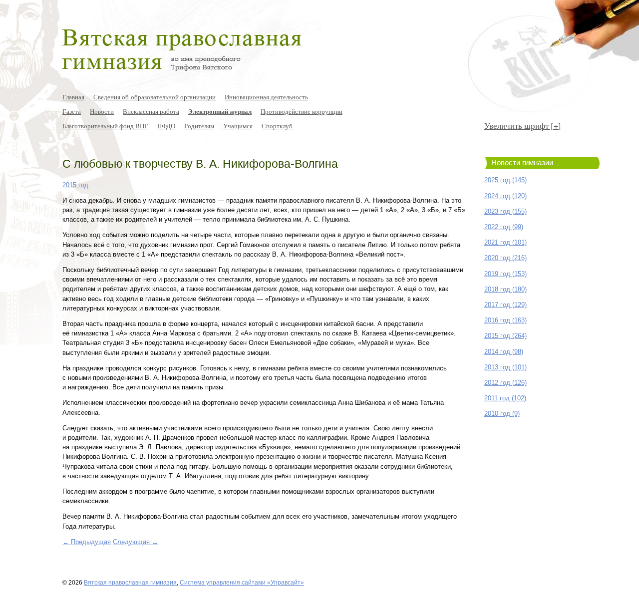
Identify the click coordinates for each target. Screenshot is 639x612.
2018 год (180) (505, 289)
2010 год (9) (502, 413)
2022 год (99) (503, 227)
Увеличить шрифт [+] (522, 125)
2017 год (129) (505, 304)
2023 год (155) (505, 211)
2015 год (75, 185)
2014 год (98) (503, 351)
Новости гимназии (522, 163)
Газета (71, 111)
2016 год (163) (505, 320)
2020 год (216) (505, 258)
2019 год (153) (505, 274)
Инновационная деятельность (266, 96)
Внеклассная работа (151, 111)
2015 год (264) (505, 335)
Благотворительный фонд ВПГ (105, 125)
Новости (102, 111)
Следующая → (135, 542)
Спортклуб (277, 125)
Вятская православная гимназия (130, 582)
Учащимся (238, 125)
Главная (73, 96)
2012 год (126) (505, 382)
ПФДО (166, 125)
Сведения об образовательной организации (154, 96)
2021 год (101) (505, 242)
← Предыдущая (86, 542)
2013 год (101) (505, 367)
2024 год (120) (505, 196)
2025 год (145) (505, 180)
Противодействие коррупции (301, 111)
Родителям (199, 125)
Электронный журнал (220, 111)
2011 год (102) (505, 398)
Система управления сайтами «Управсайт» (242, 582)
